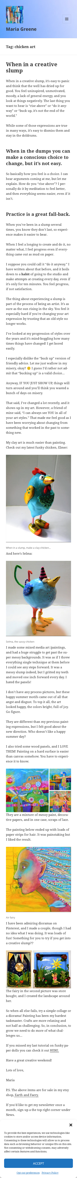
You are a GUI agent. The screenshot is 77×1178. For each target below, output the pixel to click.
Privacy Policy (50, 1172)
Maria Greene (21, 29)
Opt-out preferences (28, 1172)
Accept (38, 1163)
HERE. (54, 1050)
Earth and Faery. (26, 1095)
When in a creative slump (31, 67)
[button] (71, 1125)
